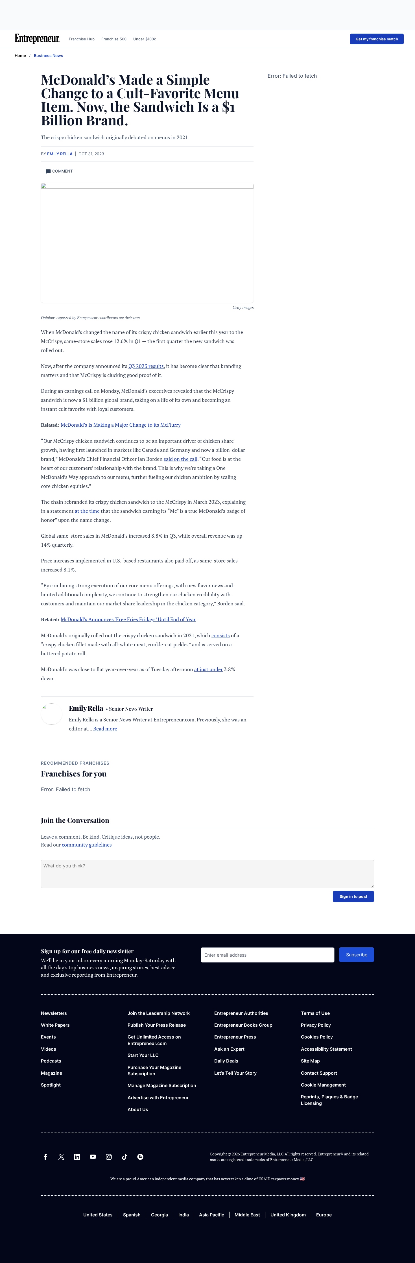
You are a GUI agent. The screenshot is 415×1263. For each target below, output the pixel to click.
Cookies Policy (317, 1037)
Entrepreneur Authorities (241, 1013)
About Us (138, 1109)
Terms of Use (315, 1013)
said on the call (180, 458)
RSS (140, 1157)
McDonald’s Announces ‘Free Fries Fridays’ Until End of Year (128, 619)
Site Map (310, 1061)
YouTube (93, 1157)
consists (220, 635)
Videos (48, 1049)
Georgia (159, 1215)
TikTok (124, 1157)
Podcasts (51, 1061)
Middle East (247, 1215)
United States (98, 1215)
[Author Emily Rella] (51, 718)
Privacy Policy (316, 1025)
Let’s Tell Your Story (235, 1073)
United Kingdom (288, 1215)
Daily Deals (226, 1061)
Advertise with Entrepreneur (158, 1097)
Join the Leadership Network (159, 1013)
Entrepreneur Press (235, 1037)
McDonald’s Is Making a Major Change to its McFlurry (121, 424)
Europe (324, 1215)
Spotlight (51, 1085)
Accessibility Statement (326, 1049)
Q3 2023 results (146, 366)
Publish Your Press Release (157, 1025)
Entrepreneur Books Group (243, 1025)
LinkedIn (77, 1157)
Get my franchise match (377, 39)
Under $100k (144, 39)
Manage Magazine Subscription (162, 1085)
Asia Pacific (211, 1215)
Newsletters (54, 1013)
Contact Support (319, 1073)
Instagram (109, 1157)
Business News (48, 55)
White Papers (55, 1025)
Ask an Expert (229, 1049)
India (183, 1215)
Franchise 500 (113, 39)
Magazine (51, 1073)
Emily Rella (60, 153)
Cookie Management (323, 1085)
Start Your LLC (143, 1055)
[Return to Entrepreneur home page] (37, 39)
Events (48, 1037)
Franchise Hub (82, 39)
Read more (105, 728)
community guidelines (87, 844)
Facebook (45, 1157)
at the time (87, 510)
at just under (208, 669)
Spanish (132, 1215)
